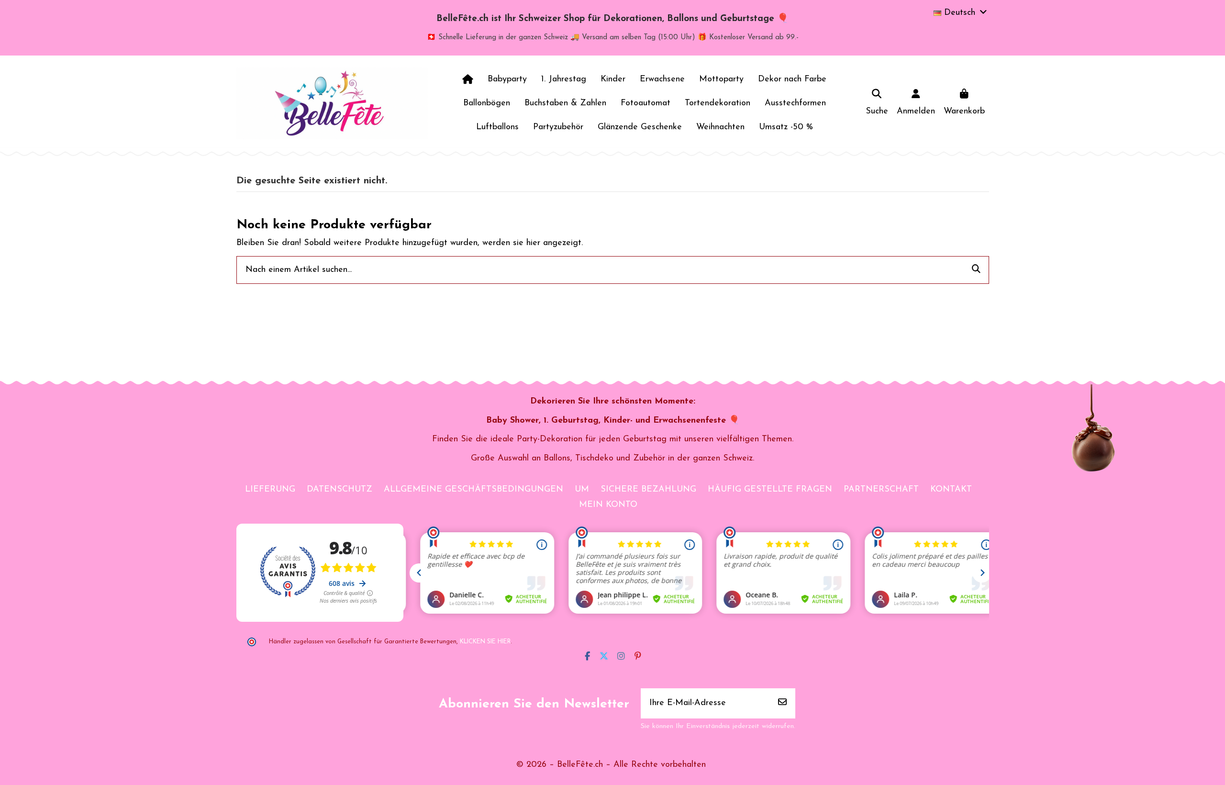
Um (582, 489)
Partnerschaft (881, 489)
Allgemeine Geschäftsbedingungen (473, 489)
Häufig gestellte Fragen (770, 489)
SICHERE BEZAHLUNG (648, 489)
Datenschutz (339, 489)
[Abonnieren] (782, 703)
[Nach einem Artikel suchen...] (976, 270)
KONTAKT (951, 489)
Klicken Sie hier (485, 642)
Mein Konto (608, 505)
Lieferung (270, 489)
